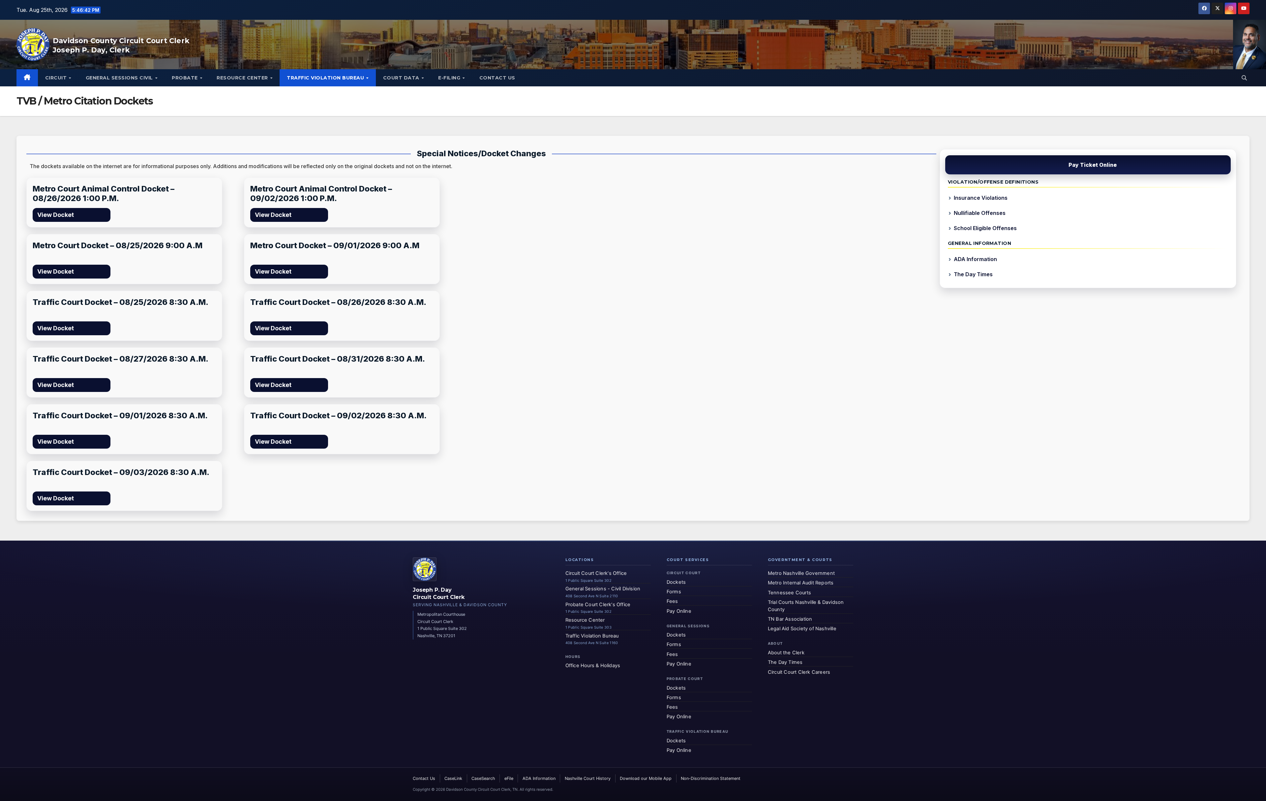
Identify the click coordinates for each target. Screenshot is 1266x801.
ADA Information (975, 259)
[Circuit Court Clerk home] (425, 569)
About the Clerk (786, 653)
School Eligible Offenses (985, 228)
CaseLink (453, 778)
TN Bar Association (790, 619)
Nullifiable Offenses (980, 213)
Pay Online (679, 611)
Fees (672, 602)
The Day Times (973, 274)
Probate (185, 78)
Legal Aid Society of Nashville (802, 629)
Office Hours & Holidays (592, 666)
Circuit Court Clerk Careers (799, 672)
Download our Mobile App (646, 778)
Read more (90, 214)
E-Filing (450, 78)
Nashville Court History (588, 778)
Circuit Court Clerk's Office (596, 573)
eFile (508, 778)
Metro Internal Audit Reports (801, 583)
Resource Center (243, 78)
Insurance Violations (981, 197)
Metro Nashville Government (801, 573)
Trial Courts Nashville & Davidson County (806, 605)
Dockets (676, 582)
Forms (674, 592)
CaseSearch (483, 778)
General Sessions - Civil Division (603, 589)
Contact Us (497, 78)
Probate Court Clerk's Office (598, 605)
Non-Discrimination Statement (710, 778)
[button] (1244, 77)
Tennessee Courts (789, 593)
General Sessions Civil (120, 78)
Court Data (402, 78)
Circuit (56, 78)
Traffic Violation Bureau (326, 78)
